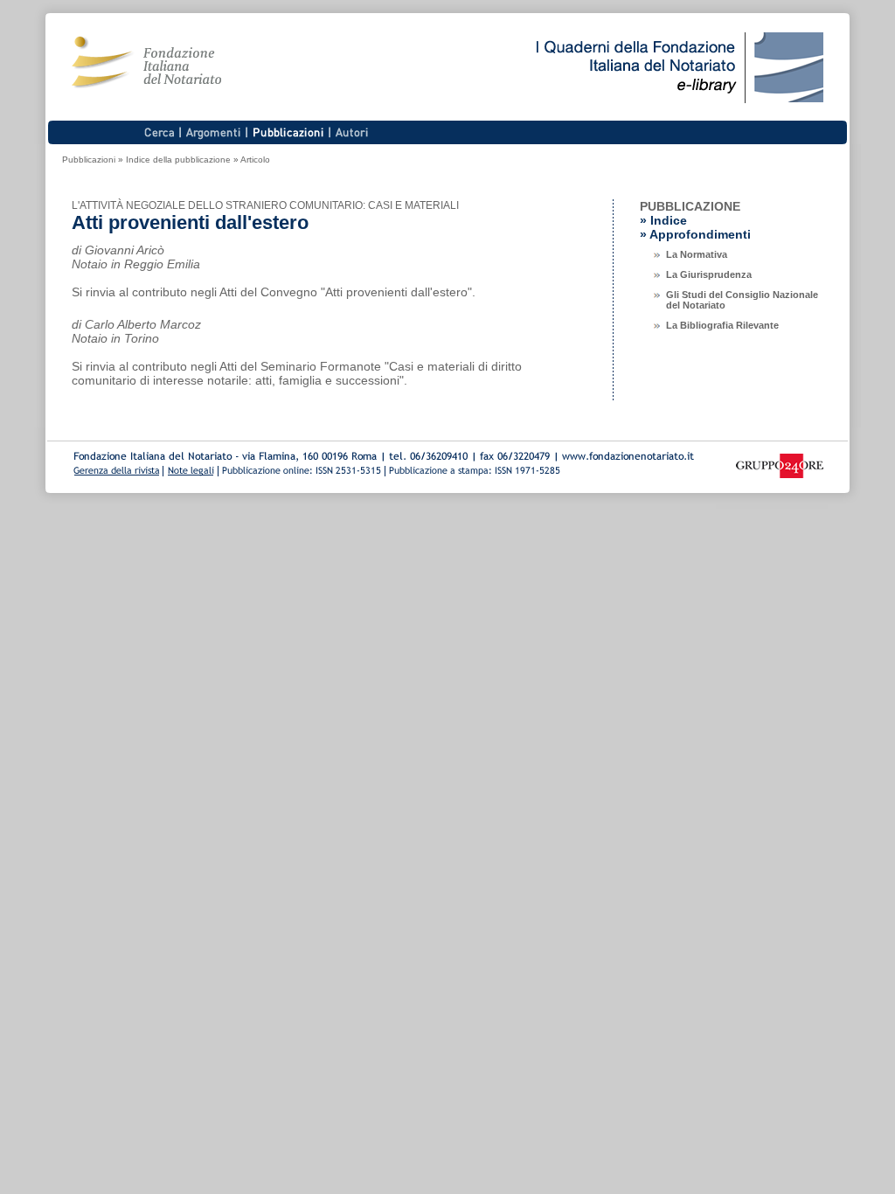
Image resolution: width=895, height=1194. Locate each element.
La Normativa (696, 254)
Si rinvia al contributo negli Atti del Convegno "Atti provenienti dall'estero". (273, 292)
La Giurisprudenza (709, 274)
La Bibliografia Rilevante (722, 325)
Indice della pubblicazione (178, 159)
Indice (668, 220)
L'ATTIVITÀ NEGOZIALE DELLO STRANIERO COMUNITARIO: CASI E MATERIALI (265, 205)
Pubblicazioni (88, 159)
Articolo (255, 159)
